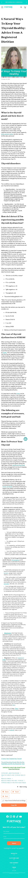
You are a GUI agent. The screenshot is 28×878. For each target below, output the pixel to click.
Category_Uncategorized (10, 773)
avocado (6, 583)
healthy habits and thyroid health (13, 775)
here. (14, 705)
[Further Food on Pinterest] (14, 816)
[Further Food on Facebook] (7, 816)
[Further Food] (8, 7)
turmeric (6, 573)
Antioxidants (15, 560)
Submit (14, 843)
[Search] (21, 7)
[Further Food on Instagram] (10, 816)
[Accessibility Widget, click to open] (25, 439)
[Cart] (25, 7)
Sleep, (17, 708)
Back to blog (23, 787)
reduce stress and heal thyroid (12, 780)
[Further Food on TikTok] (17, 816)
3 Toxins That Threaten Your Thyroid (11, 758)
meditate (11, 730)
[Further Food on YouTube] (20, 816)
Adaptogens (7, 633)
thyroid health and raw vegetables (13, 782)
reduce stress (6, 778)
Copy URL (14, 805)
